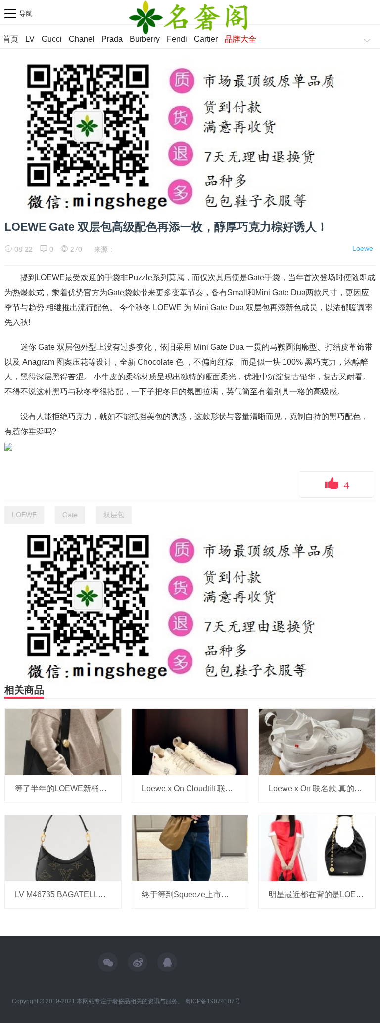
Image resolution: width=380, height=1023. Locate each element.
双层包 (113, 515)
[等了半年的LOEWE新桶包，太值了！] (63, 742)
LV (30, 39)
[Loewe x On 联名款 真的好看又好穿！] (317, 742)
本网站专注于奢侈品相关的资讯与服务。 (130, 1001)
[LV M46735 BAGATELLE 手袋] (63, 848)
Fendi (177, 39)
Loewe (362, 248)
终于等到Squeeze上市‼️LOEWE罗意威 (213, 894)
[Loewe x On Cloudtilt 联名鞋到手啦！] (190, 742)
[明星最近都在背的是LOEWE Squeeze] (317, 848)
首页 (10, 39)
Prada (112, 39)
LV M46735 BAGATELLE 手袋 (68, 894)
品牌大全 (240, 39)
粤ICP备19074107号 (212, 1001)
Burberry (145, 39)
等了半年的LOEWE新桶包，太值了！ (80, 788)
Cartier (206, 39)
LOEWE (24, 515)
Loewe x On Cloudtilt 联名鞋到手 (199, 788)
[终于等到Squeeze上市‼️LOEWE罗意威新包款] (190, 848)
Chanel (82, 39)
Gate (70, 515)
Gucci (52, 39)
